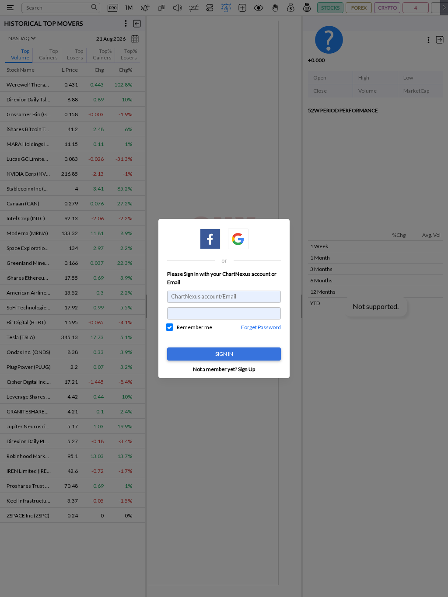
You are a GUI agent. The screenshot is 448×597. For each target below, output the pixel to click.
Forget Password (261, 327)
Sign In (224, 354)
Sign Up (246, 369)
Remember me (194, 327)
